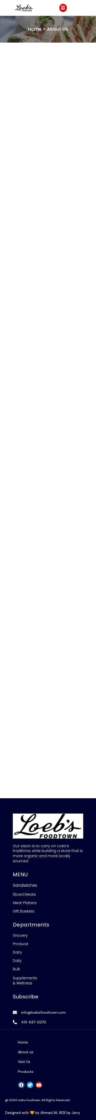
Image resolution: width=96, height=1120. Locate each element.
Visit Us (24, 1061)
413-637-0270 (33, 1022)
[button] (63, 8)
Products (25, 1071)
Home (23, 1042)
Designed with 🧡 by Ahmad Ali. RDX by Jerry (42, 1112)
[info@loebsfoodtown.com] (15, 1012)
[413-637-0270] (15, 1022)
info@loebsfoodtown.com (43, 1012)
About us (25, 1052)
